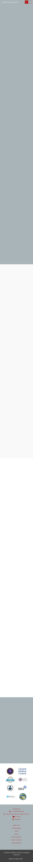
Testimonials (16, 828)
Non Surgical (16, 843)
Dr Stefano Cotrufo (10, 2)
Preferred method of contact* (12, 743)
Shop (16, 831)
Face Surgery (16, 837)
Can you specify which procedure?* (14, 735)
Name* (4, 706)
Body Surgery (16, 840)
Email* (4, 713)
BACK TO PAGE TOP (16, 859)
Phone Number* (7, 720)
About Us (16, 825)
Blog (16, 834)
